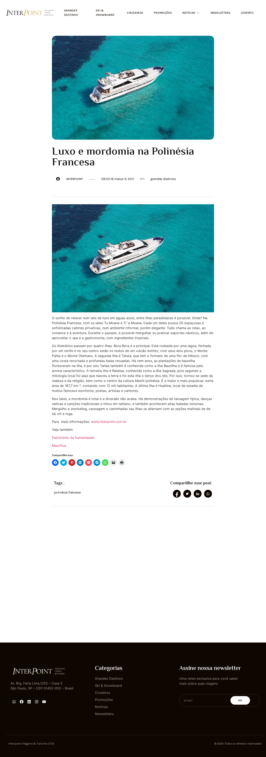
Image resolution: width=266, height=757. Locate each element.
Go (240, 700)
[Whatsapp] (14, 701)
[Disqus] (133, 571)
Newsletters (220, 13)
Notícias (188, 13)
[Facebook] (21, 701)
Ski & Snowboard (105, 13)
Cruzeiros (135, 13)
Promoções (163, 13)
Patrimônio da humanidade (73, 438)
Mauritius (59, 445)
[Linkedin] (29, 701)
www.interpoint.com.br (109, 422)
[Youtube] (44, 701)
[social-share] (177, 494)
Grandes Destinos (71, 13)
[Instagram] (36, 701)
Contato (247, 13)
